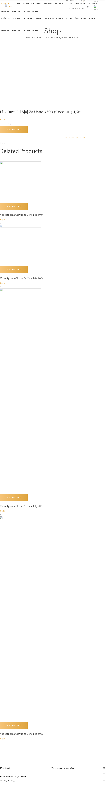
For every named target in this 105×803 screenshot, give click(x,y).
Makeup (66, 137)
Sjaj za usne (76, 137)
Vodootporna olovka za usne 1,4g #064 (21, 278)
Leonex (29, 38)
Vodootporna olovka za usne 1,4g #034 (21, 214)
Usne (85, 137)
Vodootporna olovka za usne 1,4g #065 (21, 733)
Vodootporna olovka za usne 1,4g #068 (21, 506)
